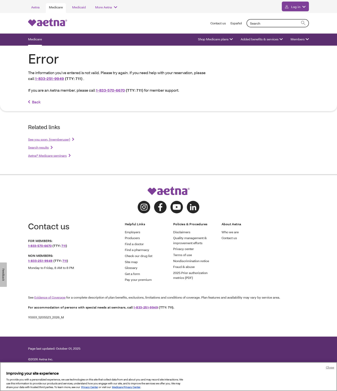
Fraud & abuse (184, 267)
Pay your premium (138, 280)
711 (63, 246)
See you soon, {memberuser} (49, 139)
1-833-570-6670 (110, 90)
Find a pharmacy (137, 250)
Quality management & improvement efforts (190, 240)
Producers (132, 238)
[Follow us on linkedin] (193, 207)
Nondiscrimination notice (191, 261)
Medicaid (79, 7)
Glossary (131, 268)
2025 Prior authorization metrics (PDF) (190, 275)
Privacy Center (89, 386)
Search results (38, 147)
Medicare (56, 7)
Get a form (132, 274)
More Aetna (103, 7)
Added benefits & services (259, 39)
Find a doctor (134, 244)
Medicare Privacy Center (126, 386)
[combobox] (278, 23)
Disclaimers (181, 232)
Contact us (218, 23)
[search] (303, 23)
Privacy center (183, 249)
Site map (131, 262)
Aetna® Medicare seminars (47, 155)
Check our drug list (138, 256)
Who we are (230, 232)
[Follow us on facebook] (160, 207)
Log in (295, 7)
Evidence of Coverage (50, 297)
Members (298, 39)
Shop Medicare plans (213, 39)
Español (236, 23)
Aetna (35, 7)
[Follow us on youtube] (176, 207)
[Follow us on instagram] (144, 207)
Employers (132, 232)
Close (330, 367)
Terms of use (182, 255)
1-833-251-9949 (49, 78)
